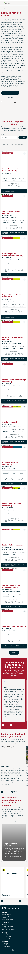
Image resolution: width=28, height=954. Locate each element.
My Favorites (5, 944)
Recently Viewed (6, 946)
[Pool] (9, 270)
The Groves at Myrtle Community (11, 212)
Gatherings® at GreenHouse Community (13, 254)
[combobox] (9, 137)
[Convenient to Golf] (14, 228)
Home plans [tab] (14, 144)
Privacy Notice (5, 934)
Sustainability (5, 916)
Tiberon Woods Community (14, 626)
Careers (4, 917)
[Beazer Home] (7, 3)
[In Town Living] (17, 228)
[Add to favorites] (24, 153)
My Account (5, 943)
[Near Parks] (9, 185)
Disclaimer (10, 97)
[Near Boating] (10, 396)
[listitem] (12, 882)
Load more (13, 652)
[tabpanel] (14, 401)
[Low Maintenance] (19, 185)
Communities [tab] (5, 144)
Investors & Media (6, 914)
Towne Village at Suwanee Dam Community (13, 170)
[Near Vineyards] (22, 479)
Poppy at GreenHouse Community (11, 296)
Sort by (2, 134)
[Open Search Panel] (14, 2)
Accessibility (5, 927)
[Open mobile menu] (2, 3)
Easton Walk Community (13, 545)
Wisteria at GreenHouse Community (12, 338)
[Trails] (12, 270)
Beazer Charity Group (7, 919)
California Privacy (6, 936)
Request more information (10, 93)
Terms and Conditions (7, 926)
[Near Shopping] (12, 185)
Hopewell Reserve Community (10, 463)
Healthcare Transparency (8, 929)
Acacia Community (10, 422)
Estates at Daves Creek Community (12, 505)
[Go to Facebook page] (3, 909)
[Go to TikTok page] (9, 909)
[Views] (7, 396)
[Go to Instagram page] (6, 909)
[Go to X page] (13, 909)
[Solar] (5, 270)
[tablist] (14, 144)
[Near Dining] (15, 185)
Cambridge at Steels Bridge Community (14, 380)
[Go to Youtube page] (16, 909)
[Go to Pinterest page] (19, 909)
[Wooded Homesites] (12, 436)
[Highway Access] (22, 270)
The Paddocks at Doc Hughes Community (11, 586)
